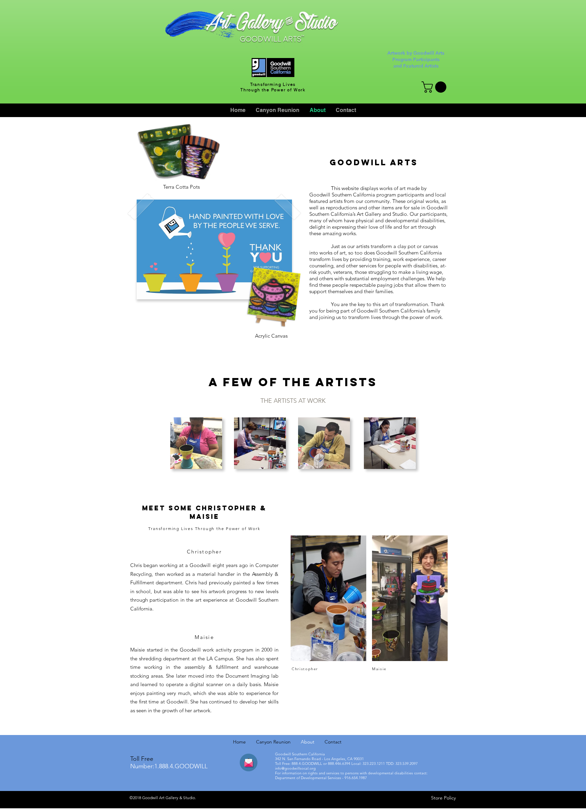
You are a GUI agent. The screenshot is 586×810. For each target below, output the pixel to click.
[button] (435, 87)
